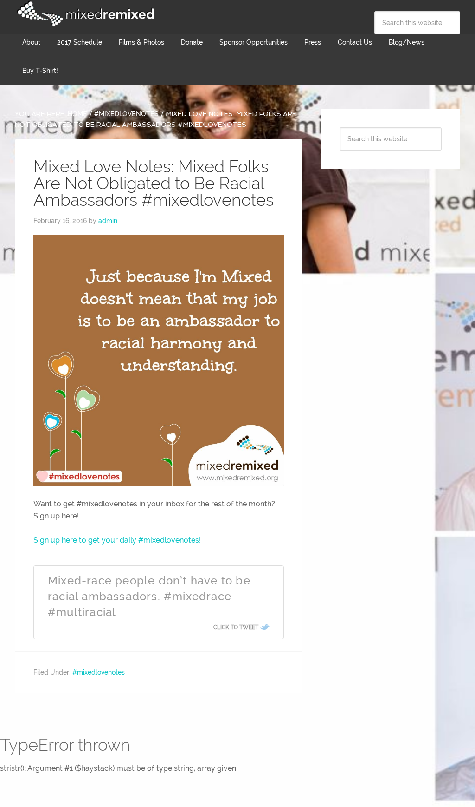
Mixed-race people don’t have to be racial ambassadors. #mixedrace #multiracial (149, 596)
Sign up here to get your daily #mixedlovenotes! (117, 540)
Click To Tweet (235, 627)
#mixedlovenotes (98, 672)
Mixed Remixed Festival (84, 14)
